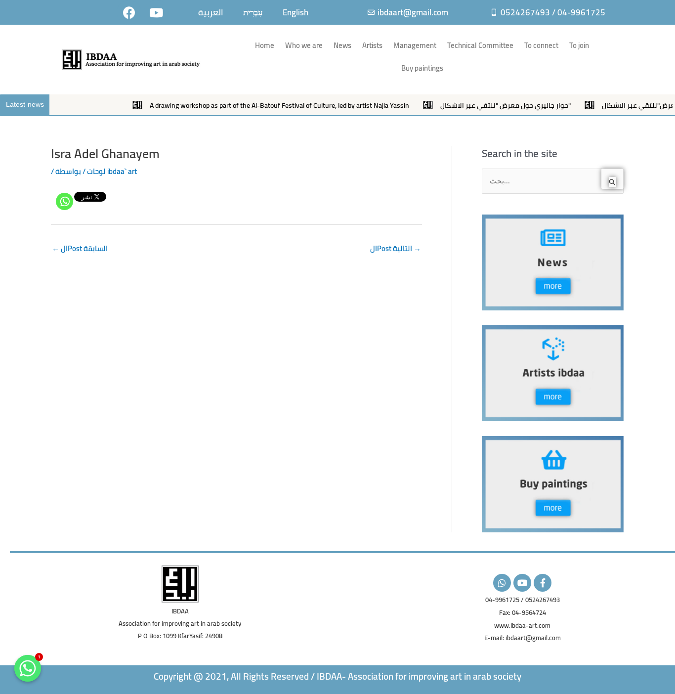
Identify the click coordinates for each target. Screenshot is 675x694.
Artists (372, 45)
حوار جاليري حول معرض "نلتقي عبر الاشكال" (485, 105)
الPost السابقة (80, 248)
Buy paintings (422, 68)
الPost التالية (395, 248)
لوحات (96, 171)
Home (264, 45)
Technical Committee (480, 45)
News (342, 45)
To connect (541, 45)
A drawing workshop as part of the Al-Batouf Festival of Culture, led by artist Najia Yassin (258, 105)
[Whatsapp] (64, 201)
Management (414, 45)
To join (579, 45)
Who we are (304, 45)
